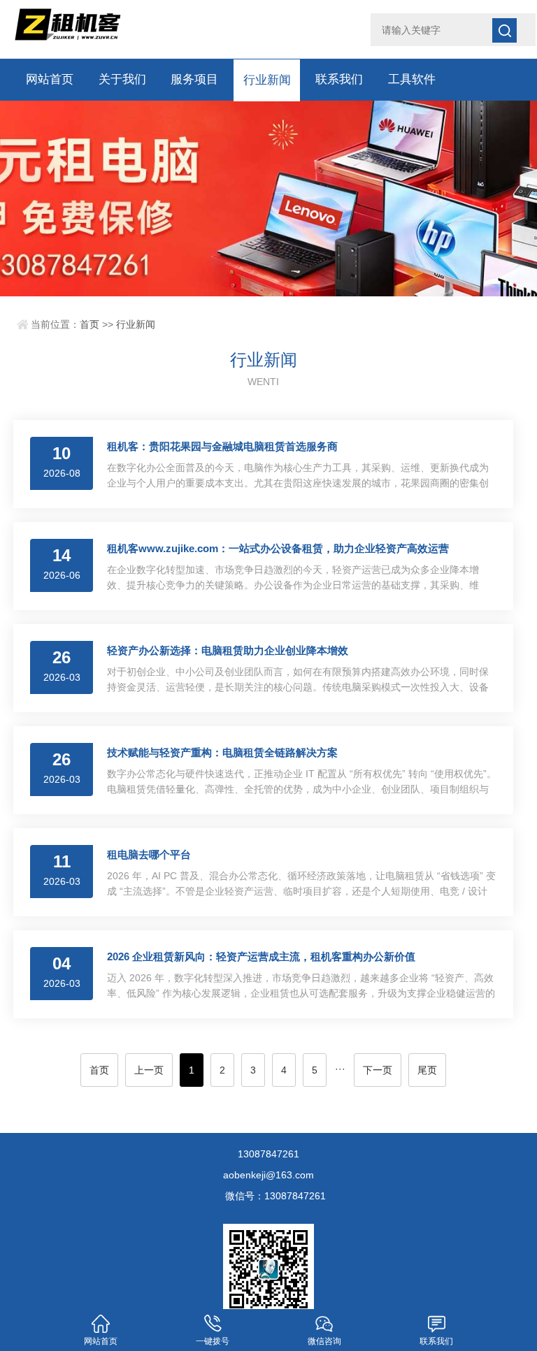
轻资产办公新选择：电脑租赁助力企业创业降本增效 (227, 650)
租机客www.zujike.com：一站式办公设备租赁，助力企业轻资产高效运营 (278, 548)
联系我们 (339, 79)
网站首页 (49, 79)
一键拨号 (212, 1341)
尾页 (427, 1070)
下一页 (377, 1070)
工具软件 (412, 79)
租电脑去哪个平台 (149, 854)
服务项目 (194, 79)
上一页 (149, 1070)
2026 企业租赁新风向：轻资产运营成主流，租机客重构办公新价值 (261, 956)
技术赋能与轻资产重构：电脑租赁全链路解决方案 (222, 752)
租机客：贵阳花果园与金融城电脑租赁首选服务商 (222, 446)
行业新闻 (267, 79)
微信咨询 (324, 1341)
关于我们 (122, 79)
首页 (89, 324)
